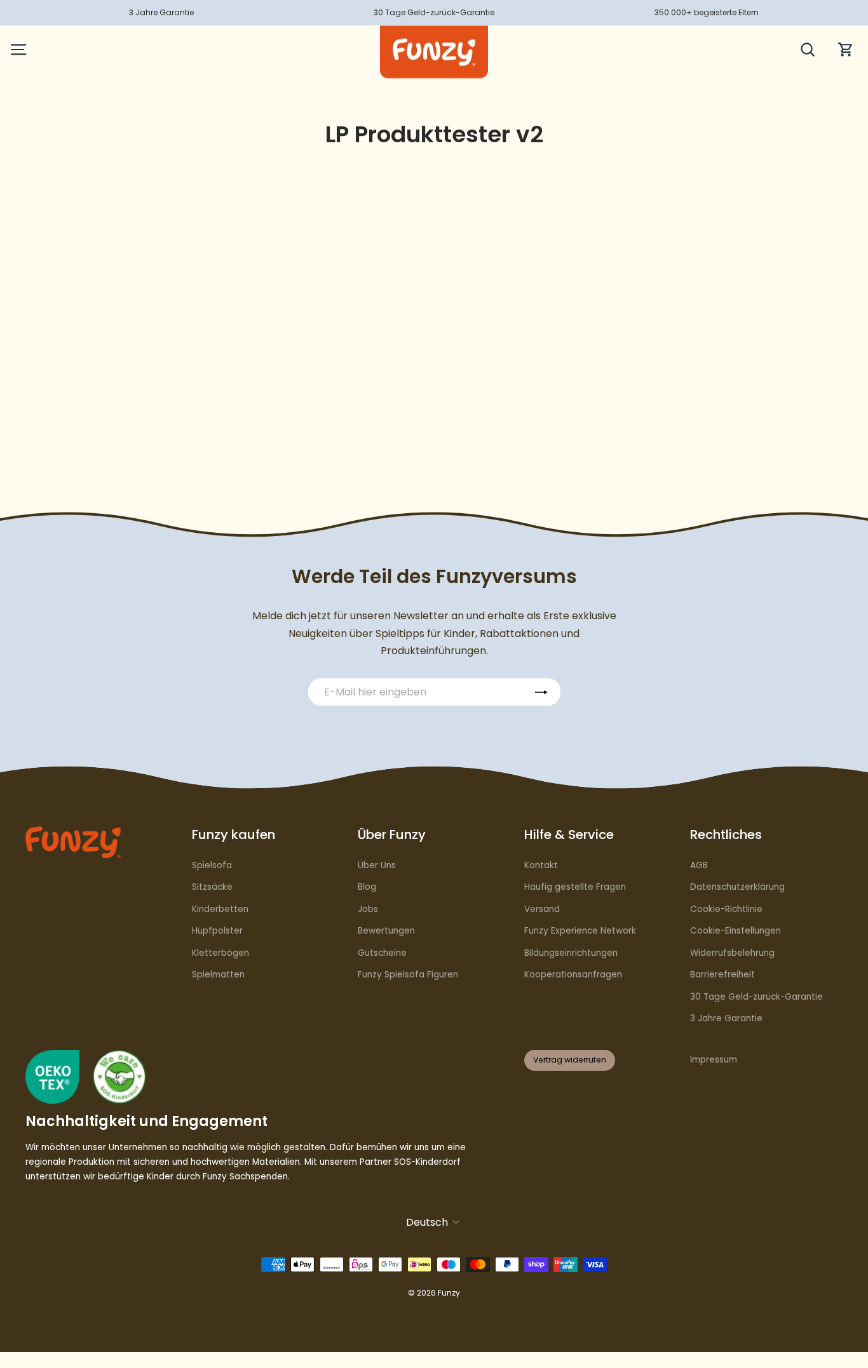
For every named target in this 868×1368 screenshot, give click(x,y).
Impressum (713, 1060)
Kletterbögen (220, 953)
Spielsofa (212, 865)
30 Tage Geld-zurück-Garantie (756, 997)
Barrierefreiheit (722, 975)
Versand (542, 909)
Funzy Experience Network (580, 931)
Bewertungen (386, 931)
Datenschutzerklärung (737, 887)
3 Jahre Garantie (726, 1018)
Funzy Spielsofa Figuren (408, 975)
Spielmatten (218, 975)
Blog (367, 887)
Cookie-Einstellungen (735, 931)
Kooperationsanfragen (573, 975)
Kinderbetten (220, 909)
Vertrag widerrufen (569, 1059)
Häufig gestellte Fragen (575, 887)
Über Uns (377, 865)
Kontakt (541, 865)
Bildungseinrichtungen (571, 953)
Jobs (368, 909)
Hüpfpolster (217, 931)
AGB (699, 865)
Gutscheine (382, 953)
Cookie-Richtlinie (726, 909)
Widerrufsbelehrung (732, 953)
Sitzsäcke (212, 887)
